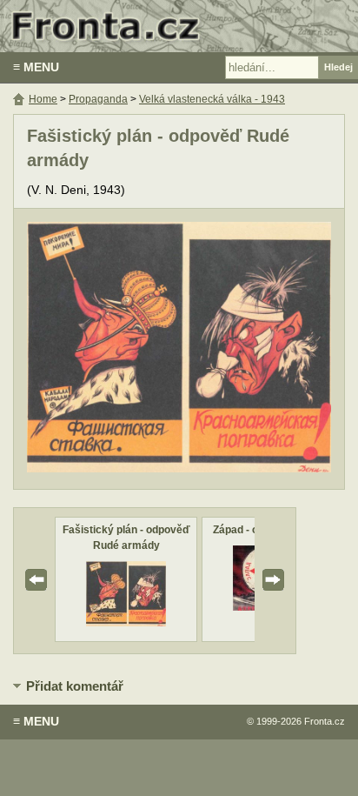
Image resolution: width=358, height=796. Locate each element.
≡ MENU (36, 67)
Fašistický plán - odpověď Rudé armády (126, 538)
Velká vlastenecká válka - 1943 (212, 99)
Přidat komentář (74, 686)
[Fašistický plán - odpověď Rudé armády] (125, 622)
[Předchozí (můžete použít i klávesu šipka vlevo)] (92, 349)
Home (43, 99)
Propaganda (98, 99)
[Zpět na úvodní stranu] (179, 26)
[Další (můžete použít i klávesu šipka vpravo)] (266, 349)
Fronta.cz (324, 721)
